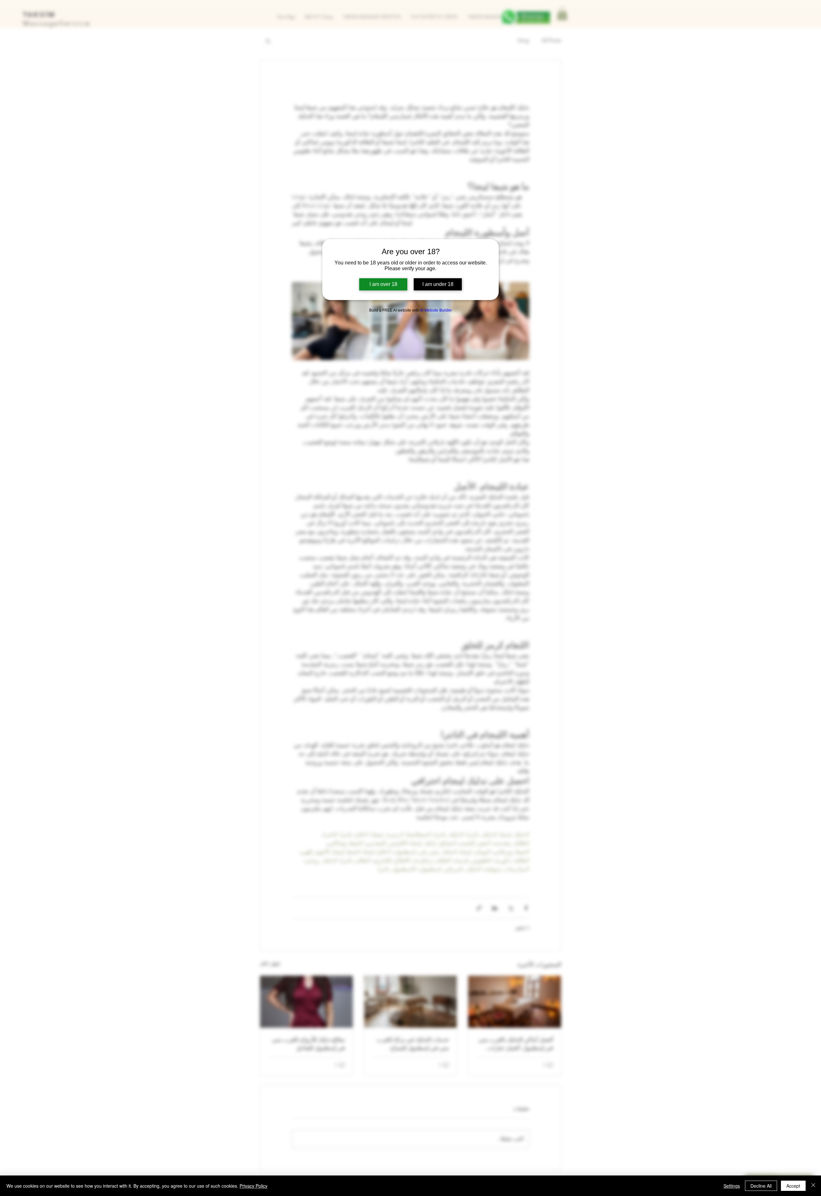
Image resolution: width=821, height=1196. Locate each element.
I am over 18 (383, 284)
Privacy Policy (253, 1186)
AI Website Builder (436, 310)
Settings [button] (732, 1186)
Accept (793, 1186)
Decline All (761, 1186)
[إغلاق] (813, 1186)
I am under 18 (437, 284)
